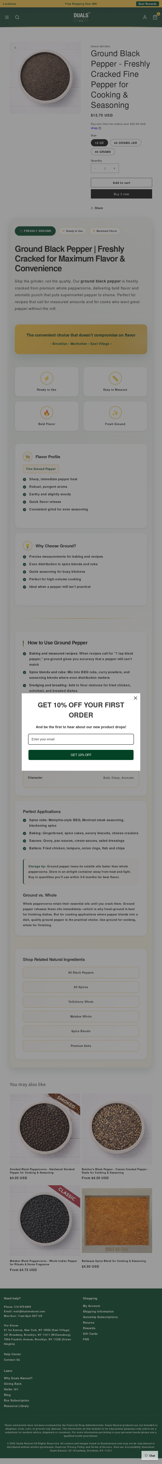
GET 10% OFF (81, 755)
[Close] (135, 698)
